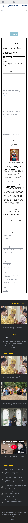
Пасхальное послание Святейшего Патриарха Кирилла (12, 64)
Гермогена (21, 193)
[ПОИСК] (26, 2)
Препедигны (7, 167)
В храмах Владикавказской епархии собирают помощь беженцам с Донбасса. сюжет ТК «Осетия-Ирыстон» (13, 113)
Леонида (6, 200)
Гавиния (21, 165)
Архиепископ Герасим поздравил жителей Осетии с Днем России (12, 47)
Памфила (9, 188)
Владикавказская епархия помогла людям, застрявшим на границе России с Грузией (13, 92)
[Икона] (14, 161)
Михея (6, 192)
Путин (5, 290)
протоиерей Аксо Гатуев (10, 279)
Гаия (10, 165)
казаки (6, 255)
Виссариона (11, 192)
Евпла (13, 163)
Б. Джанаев (7, 287)
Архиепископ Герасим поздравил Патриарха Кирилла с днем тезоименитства (12, 52)
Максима (19, 166)
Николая (15, 200)
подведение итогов (9, 238)
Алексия (19, 197)
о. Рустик (6, 272)
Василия (13, 169)
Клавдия (15, 166)
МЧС (5, 261)
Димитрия (11, 193)
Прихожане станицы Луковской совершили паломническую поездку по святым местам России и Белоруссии (14, 403)
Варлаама (14, 190)
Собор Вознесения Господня (11, 285)
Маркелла (16, 195)
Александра (13, 167)
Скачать (14, 34)
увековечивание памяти (10, 241)
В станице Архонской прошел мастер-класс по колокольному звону (15, 486)
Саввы (16, 193)
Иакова (7, 196)
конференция (7, 235)
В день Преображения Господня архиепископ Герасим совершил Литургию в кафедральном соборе (14, 493)
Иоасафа (12, 191)
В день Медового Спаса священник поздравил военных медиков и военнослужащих (14, 501)
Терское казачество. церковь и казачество (12, 276)
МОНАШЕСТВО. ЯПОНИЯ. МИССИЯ (14, 457)
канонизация (7, 267)
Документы (14, 43)
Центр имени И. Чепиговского (11, 214)
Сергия (19, 190)
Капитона (15, 188)
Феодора (7, 169)
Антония (21, 191)
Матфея (17, 192)
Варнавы (6, 193)
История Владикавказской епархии (13, 249)
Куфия (19, 167)
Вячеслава (7, 191)
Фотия (8, 186)
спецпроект (7, 244)
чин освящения (8, 252)
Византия (6, 246)
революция (7, 264)
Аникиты (13, 186)
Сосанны (19, 163)
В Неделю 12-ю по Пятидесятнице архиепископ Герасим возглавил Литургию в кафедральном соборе (14, 327)
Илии (22, 190)
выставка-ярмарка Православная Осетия (12, 258)
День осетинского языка (10, 282)
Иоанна (22, 173)
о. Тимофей (7, 270)
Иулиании (20, 171)
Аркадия (6, 195)
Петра (10, 196)
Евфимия (21, 192)
